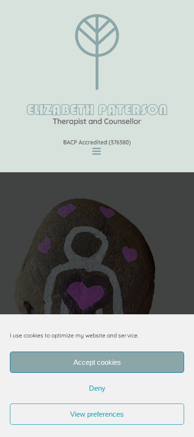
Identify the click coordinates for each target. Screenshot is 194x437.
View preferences (97, 414)
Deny (97, 388)
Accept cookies (97, 362)
